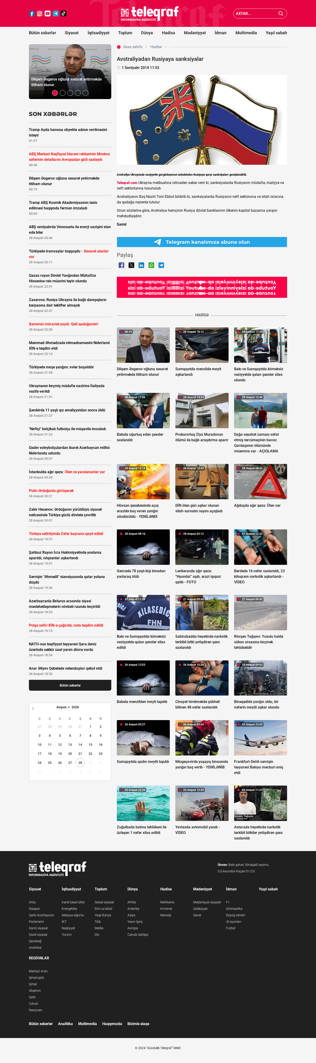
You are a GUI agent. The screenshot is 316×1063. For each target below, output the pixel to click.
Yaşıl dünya (103, 915)
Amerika (133, 909)
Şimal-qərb (36, 977)
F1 (228, 902)
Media (99, 928)
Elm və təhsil (103, 909)
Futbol (230, 928)
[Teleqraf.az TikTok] (64, 13)
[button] (55, 93)
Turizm (66, 934)
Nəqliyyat (68, 928)
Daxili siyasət (38, 934)
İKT (64, 921)
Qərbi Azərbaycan (41, 915)
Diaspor (34, 909)
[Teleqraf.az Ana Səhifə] (150, 13)
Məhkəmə (167, 902)
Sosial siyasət (104, 902)
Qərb (32, 997)
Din (97, 934)
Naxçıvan (35, 1010)
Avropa (132, 928)
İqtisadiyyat (98, 32)
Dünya (147, 32)
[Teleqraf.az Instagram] (40, 13)
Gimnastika (234, 909)
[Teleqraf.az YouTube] (48, 13)
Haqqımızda (112, 1024)
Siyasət (72, 32)
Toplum (125, 32)
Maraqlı (165, 915)
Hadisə (168, 32)
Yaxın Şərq (135, 921)
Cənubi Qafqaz (138, 934)
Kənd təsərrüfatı (73, 902)
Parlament (36, 921)
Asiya (131, 915)
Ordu (32, 902)
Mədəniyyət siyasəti (207, 902)
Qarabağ (35, 941)
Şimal (33, 984)
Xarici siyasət (38, 928)
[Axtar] (281, 13)
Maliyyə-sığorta (73, 915)
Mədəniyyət (195, 32)
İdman (220, 32)
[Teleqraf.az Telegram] (56, 13)
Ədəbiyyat (200, 909)
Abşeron (35, 990)
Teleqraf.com (127, 183)
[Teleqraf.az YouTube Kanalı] (202, 287)
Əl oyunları (233, 921)
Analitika (35, 947)
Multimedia (246, 32)
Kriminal (166, 909)
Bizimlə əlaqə (138, 1024)
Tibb (98, 921)
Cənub (33, 1003)
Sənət (197, 915)
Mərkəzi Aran (38, 971)
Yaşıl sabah (276, 32)
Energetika (69, 909)
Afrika (131, 902)
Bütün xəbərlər (42, 32)
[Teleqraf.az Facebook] (32, 13)
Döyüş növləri (235, 915)
